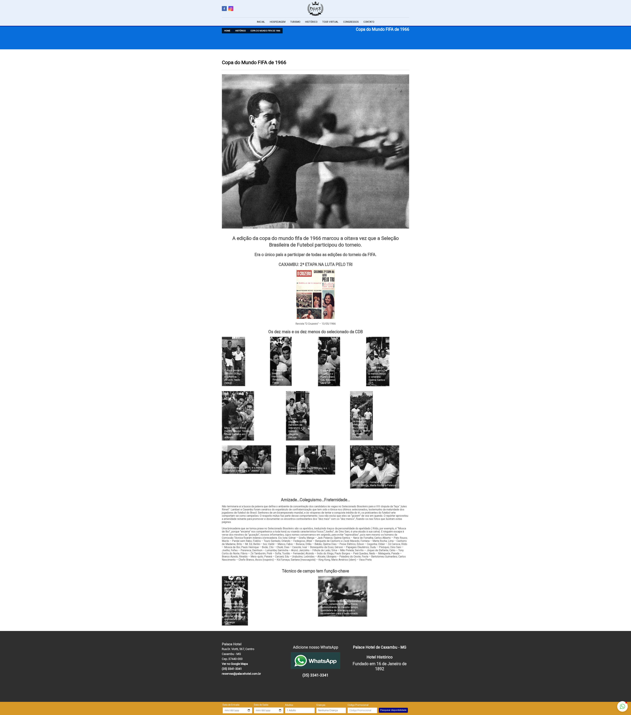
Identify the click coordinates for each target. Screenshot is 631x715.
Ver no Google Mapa (235, 664)
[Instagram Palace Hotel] (230, 8)
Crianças (320, 705)
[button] (622, 706)
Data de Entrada (231, 704)
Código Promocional (358, 705)
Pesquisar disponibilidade (393, 710)
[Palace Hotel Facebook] (224, 8)
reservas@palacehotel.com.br (241, 673)
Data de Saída (261, 704)
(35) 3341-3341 (232, 668)
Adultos (289, 705)
